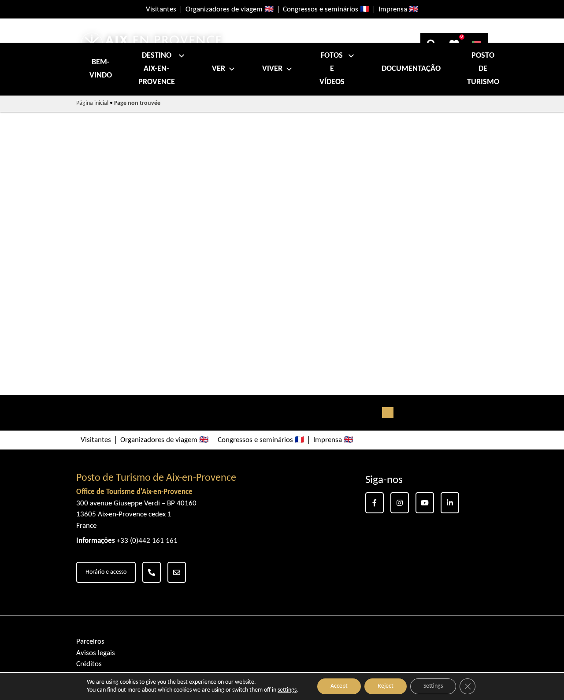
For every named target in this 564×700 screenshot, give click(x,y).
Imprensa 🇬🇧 (398, 9)
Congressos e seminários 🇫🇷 (326, 9)
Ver (218, 69)
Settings (433, 686)
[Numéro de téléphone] (151, 572)
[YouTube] (425, 502)
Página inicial (92, 103)
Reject (385, 686)
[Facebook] (374, 502)
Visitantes (161, 9)
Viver (272, 69)
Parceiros (90, 641)
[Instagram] (399, 502)
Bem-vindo (100, 69)
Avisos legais (95, 653)
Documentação (411, 69)
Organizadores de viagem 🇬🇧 (230, 9)
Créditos (89, 664)
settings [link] (287, 690)
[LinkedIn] (450, 502)
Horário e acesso (105, 572)
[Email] (176, 572)
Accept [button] (339, 686)
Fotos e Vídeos (332, 69)
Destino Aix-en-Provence (156, 69)
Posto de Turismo (483, 69)
